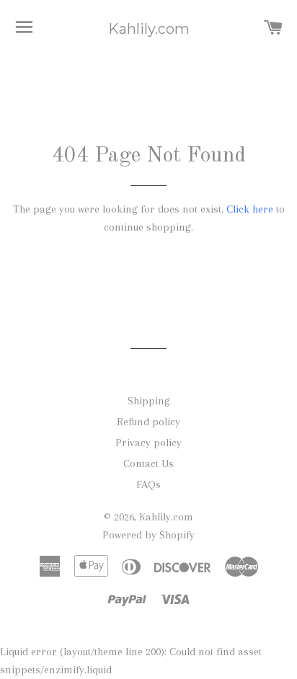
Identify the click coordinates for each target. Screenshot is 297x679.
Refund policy (148, 421)
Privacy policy (148, 442)
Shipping (149, 400)
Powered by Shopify (148, 534)
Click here (249, 209)
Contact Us (148, 463)
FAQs (148, 484)
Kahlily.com (149, 28)
